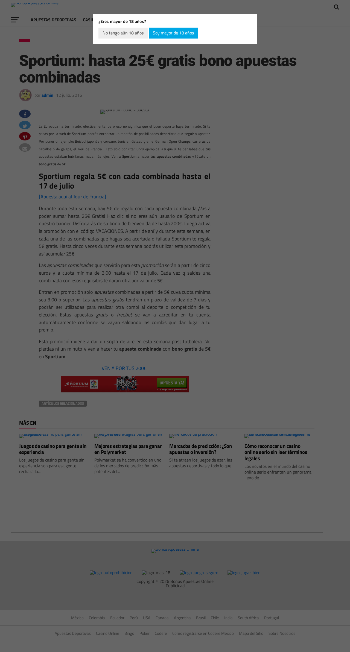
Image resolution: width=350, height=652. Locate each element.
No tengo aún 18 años (123, 33)
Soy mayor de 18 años (173, 33)
